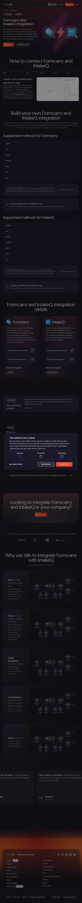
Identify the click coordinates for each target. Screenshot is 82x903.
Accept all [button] (64, 464)
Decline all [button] (46, 464)
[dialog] (41, 451)
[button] (16, 464)
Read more (42, 449)
